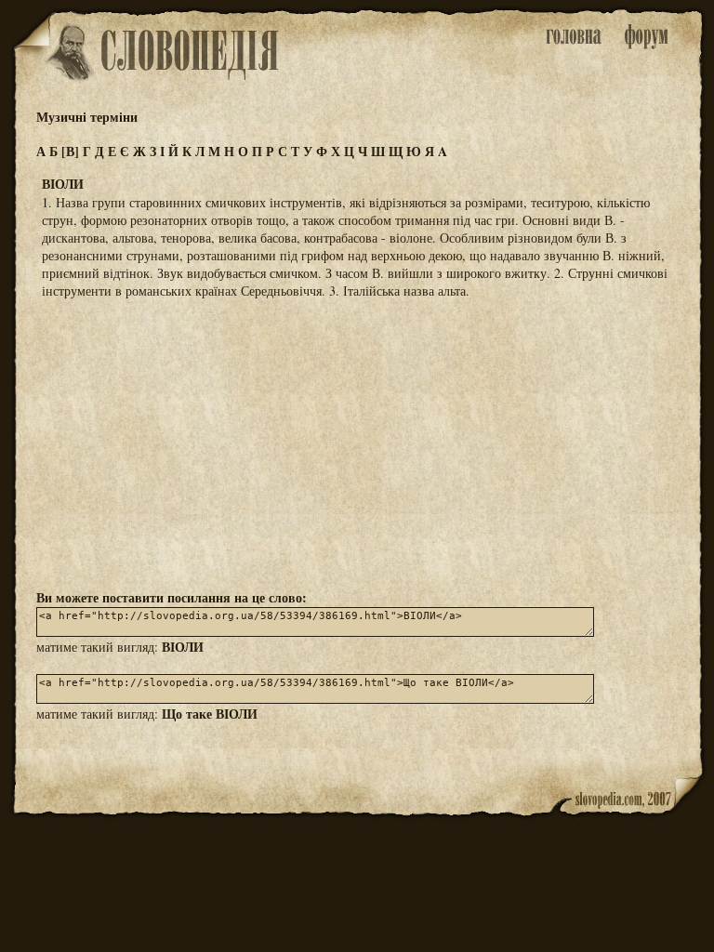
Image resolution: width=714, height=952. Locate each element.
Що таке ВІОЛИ (210, 713)
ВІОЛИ (183, 646)
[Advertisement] (357, 442)
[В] (70, 151)
